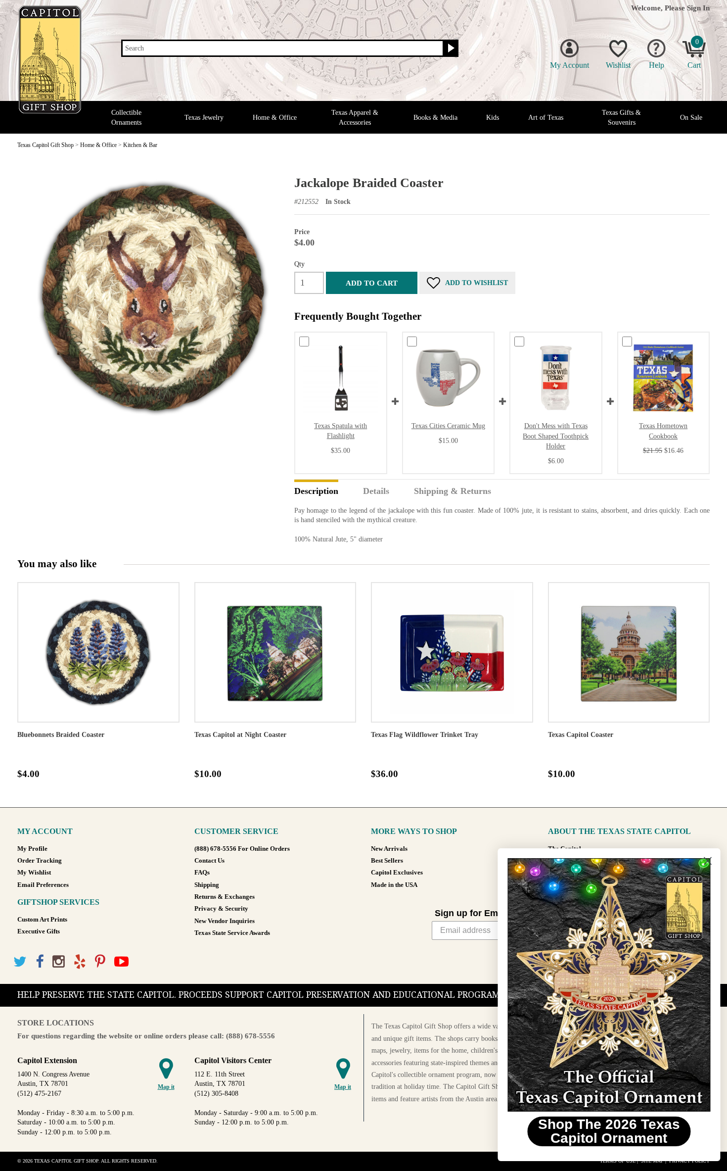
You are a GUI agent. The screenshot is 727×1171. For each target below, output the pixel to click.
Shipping (206, 884)
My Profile (32, 848)
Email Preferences (43, 884)
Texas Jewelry (204, 117)
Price (302, 232)
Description (316, 491)
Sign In (698, 7)
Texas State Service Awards (232, 932)
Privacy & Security (221, 908)
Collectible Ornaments (126, 117)
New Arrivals (389, 848)
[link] (606, 985)
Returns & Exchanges (224, 896)
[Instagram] (58, 962)
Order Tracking (39, 860)
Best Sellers (387, 860)
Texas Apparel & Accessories (354, 117)
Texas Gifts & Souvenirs (621, 117)
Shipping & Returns (452, 491)
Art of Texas (545, 117)
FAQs (202, 872)
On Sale (691, 117)
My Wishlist (34, 872)
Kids (492, 117)
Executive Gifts (38, 931)
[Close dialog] (704, 861)
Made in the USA (394, 884)
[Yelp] (80, 962)
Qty (299, 264)
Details (376, 491)
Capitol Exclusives (397, 872)
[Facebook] (39, 962)
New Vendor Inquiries (224, 921)
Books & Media (435, 117)
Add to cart (372, 283)
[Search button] (450, 48)
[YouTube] (121, 962)
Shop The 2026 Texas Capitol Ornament (606, 1131)
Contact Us (209, 860)
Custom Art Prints (42, 919)
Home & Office (275, 117)
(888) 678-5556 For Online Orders (242, 848)
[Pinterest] (100, 962)
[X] (20, 962)
